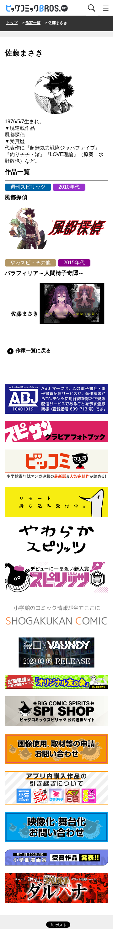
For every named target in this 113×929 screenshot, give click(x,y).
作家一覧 (32, 23)
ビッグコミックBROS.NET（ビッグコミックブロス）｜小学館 (37, 8)
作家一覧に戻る (33, 350)
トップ (12, 23)
